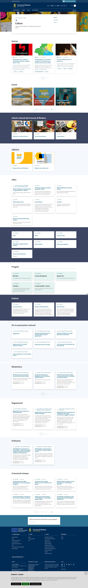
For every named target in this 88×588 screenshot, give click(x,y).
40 (52, 512)
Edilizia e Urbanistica (48, 543)
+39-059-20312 (16, 570)
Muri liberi (15, 276)
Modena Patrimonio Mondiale (20, 168)
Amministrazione (16, 534)
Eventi (62, 536)
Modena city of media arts (41, 168)
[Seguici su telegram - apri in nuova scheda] (52, 5)
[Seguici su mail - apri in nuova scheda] (66, 5)
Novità (31, 534)
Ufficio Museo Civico (18, 202)
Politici (13, 538)
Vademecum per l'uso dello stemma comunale (20, 345)
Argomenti (20, 18)
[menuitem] (16, 10)
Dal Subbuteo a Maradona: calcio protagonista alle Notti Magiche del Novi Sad (65, 498)
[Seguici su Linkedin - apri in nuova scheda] (62, 5)
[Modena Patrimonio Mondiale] (22, 158)
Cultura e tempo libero (48, 550)
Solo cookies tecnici (16, 584)
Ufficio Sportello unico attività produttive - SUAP (43, 188)
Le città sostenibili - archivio (42, 286)
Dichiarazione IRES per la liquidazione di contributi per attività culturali (42, 376)
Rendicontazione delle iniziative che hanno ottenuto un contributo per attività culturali (66, 376)
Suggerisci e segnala (31, 565)
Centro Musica (60, 136)
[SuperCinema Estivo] (66, 97)
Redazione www (31, 567)
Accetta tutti (25, 584)
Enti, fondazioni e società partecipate (18, 546)
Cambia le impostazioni (35, 584)
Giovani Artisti (38, 244)
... (49, 110)
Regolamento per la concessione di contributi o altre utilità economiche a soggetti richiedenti (66, 414)
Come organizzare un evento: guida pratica (22, 354)
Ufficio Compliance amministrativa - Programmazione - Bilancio (22, 189)
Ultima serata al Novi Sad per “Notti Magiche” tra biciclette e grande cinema (43, 498)
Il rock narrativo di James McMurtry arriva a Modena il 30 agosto (43, 483)
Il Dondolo (15, 286)
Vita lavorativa (47, 540)
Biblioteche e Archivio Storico (20, 136)
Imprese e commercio (48, 553)
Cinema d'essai (61, 235)
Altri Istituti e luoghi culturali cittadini (20, 244)
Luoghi (62, 538)
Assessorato (56, 19)
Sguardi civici (60, 276)
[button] (75, 5)
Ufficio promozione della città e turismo (21, 219)
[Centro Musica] (66, 126)
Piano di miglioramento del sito (17, 556)
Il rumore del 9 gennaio (41, 276)
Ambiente (46, 551)
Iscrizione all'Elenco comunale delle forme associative (65, 334)
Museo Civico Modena (40, 136)
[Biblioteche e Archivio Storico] (22, 126)
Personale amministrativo (16, 540)
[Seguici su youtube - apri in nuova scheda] (58, 5)
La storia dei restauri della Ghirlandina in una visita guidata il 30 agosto (21, 483)
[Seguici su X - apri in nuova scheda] (64, 5)
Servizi (47, 534)
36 (52, 110)
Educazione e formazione (49, 537)
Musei (36, 235)
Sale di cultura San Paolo (19, 254)
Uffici (12, 545)
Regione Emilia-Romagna (16, 1)
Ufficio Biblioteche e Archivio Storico (64, 188)
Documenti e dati (15, 548)
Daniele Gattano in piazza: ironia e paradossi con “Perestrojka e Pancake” (65, 483)
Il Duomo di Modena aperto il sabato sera (64, 60)
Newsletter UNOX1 (31, 571)
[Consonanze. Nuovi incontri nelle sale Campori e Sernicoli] (22, 97)
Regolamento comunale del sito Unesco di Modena (43, 413)
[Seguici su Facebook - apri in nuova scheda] (56, 5)
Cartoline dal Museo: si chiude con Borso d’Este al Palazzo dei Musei (22, 497)
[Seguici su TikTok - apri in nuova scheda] (60, 5)
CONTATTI (13, 561)
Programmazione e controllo (16, 543)
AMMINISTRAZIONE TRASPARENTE (50, 561)
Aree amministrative (15, 542)
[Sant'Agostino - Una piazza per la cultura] (44, 97)
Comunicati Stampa (31, 538)
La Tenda (59, 202)
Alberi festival (60, 306)
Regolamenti (16, 333)
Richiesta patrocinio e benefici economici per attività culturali (21, 375)
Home (16, 18)
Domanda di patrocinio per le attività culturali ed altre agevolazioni (42, 335)
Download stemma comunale (42, 344)
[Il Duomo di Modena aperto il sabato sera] (66, 49)
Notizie (29, 537)
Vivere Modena (63, 534)
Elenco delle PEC (31, 568)
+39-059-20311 (20, 569)
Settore (55, 22)
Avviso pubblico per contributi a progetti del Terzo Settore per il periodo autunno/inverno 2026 (43, 61)
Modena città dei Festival (41, 306)
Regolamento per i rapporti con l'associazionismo (21, 411)
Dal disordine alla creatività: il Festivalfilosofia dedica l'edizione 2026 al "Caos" (21, 61)
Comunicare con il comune (33, 561)
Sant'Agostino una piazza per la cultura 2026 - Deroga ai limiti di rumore (43, 450)
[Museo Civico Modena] (44, 126)
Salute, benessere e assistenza (50, 538)
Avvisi (29, 540)
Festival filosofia (17, 306)
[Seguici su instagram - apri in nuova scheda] (54, 5)
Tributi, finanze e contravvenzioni (50, 548)
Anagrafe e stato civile (48, 545)
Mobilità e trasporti (48, 542)
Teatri (14, 235)
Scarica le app (63, 569)
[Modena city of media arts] (44, 158)
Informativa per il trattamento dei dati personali (66, 345)
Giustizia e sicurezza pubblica (49, 546)
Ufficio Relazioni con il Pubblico (33, 564)
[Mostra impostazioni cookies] (87, 294)
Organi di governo (15, 537)
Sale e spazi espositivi (62, 244)
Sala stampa (30, 569)
